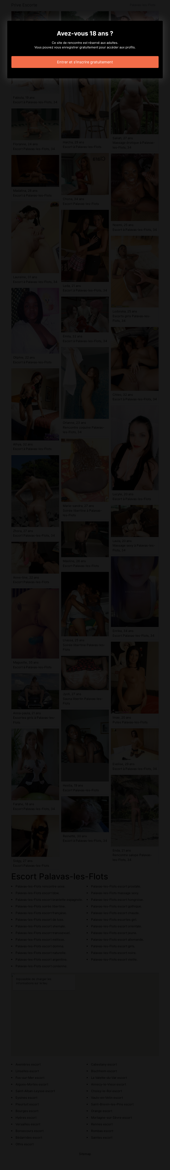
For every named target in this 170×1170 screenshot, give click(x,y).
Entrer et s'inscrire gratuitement (85, 62)
